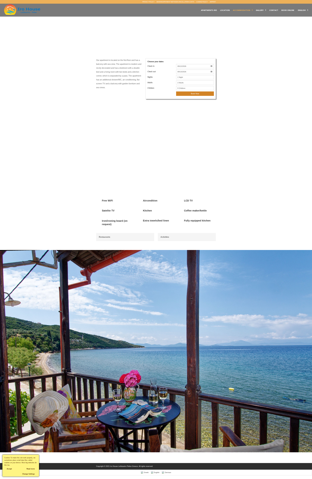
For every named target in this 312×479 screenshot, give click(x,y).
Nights (150, 77)
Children (150, 88)
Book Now (195, 94)
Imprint (213, 2)
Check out (151, 72)
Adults (150, 83)
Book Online (287, 10)
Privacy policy (148, 2)
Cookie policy (202, 2)
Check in (150, 66)
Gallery (260, 10)
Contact (273, 10)
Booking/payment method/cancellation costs (175, 2)
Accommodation (241, 10)
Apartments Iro (209, 10)
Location (225, 10)
